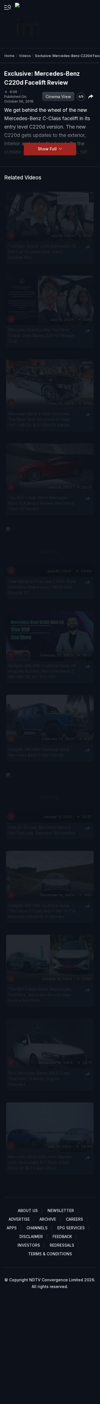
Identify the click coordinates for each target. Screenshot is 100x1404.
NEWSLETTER (61, 1210)
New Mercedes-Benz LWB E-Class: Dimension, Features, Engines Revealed (39, 1079)
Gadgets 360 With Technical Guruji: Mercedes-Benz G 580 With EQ (39, 752)
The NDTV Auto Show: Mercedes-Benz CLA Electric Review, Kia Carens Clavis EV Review (41, 503)
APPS (12, 1227)
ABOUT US (28, 1210)
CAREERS (74, 1219)
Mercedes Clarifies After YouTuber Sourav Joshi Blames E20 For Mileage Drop (41, 336)
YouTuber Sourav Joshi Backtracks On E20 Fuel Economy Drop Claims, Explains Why (42, 252)
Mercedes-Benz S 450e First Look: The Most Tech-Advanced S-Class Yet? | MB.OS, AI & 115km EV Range (39, 420)
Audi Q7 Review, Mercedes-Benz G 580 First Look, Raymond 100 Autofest (41, 830)
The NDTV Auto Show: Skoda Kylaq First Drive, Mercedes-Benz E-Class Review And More (39, 995)
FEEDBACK (62, 1236)
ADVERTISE (19, 1219)
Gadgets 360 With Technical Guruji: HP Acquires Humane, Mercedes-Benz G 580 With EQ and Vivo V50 (42, 671)
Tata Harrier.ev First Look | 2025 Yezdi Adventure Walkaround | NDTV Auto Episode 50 (42, 587)
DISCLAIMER (31, 1236)
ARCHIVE (47, 1219)
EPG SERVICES (71, 1227)
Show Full (48, 148)
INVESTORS (29, 1245)
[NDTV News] (27, 24)
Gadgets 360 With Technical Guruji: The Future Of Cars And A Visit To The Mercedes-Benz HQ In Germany (42, 911)
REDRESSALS (62, 1245)
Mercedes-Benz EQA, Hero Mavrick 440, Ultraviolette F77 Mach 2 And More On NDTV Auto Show (40, 1163)
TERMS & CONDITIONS (50, 1253)
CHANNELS (37, 1227)
